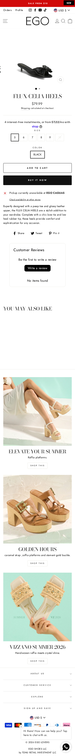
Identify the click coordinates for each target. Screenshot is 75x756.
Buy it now (37, 180)
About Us (37, 673)
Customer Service (37, 685)
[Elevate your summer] (37, 411)
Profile (19, 10)
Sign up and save (37, 708)
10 (59, 137)
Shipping (25, 108)
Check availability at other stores (25, 199)
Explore (37, 696)
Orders (7, 10)
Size (37, 130)
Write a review (38, 268)
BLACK (37, 154)
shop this (37, 563)
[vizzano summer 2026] (37, 607)
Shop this (37, 465)
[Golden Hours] (37, 509)
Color (37, 147)
